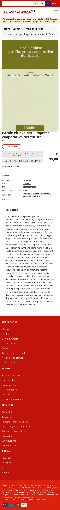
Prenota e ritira (9, 384)
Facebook (6, 457)
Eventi (5, 348)
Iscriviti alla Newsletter (12, 399)
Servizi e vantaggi (10, 338)
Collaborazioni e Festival (13, 353)
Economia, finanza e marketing (37, 194)
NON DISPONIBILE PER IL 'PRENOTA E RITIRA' (22, 154)
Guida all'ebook (9, 389)
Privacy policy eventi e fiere (15, 421)
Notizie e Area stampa (12, 357)
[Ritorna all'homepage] (19, 11)
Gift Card (6, 394)
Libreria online (9, 380)
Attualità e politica (34, 28)
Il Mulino (27, 184)
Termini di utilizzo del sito (14, 431)
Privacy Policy (8, 412)
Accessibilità (8, 436)
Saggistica (18, 28)
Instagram (6, 462)
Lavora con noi (9, 362)
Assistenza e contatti (12, 375)
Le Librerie (7, 334)
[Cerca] (48, 3)
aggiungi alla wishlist (12, 166)
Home (7, 28)
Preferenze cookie (11, 445)
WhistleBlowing (9, 440)
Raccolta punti (8, 343)
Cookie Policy (8, 417)
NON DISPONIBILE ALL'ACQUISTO (22, 161)
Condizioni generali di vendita (16, 426)
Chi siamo (6, 329)
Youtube (6, 472)
